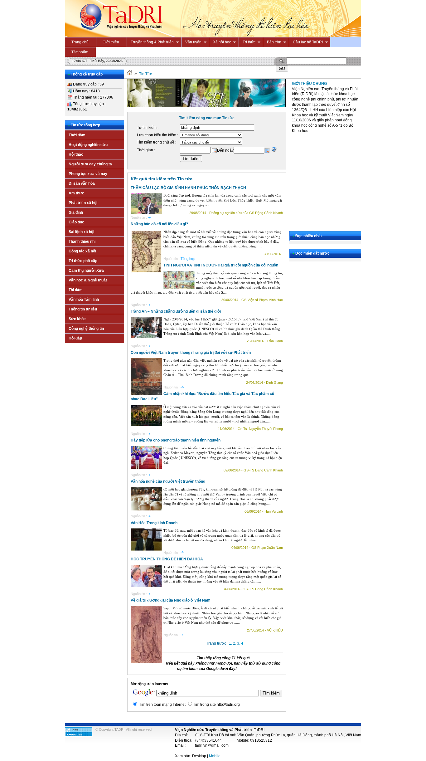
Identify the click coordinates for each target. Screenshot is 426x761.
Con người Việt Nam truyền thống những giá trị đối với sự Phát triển (191, 352)
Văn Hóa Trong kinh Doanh (154, 523)
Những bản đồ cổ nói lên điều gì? (159, 224)
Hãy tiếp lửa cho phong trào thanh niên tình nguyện (175, 440)
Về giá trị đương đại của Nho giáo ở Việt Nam (171, 600)
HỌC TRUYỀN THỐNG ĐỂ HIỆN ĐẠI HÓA (167, 559)
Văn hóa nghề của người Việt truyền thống (168, 481)
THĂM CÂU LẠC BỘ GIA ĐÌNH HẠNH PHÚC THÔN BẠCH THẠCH (188, 188)
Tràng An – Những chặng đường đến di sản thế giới (176, 311)
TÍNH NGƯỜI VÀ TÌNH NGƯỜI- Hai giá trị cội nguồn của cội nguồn (220, 265)
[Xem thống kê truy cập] (78, 736)
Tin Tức (145, 74)
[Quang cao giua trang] (206, 106)
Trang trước (216, 643)
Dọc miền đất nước (312, 253)
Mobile (214, 756)
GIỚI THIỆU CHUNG (309, 83)
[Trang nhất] (129, 74)
